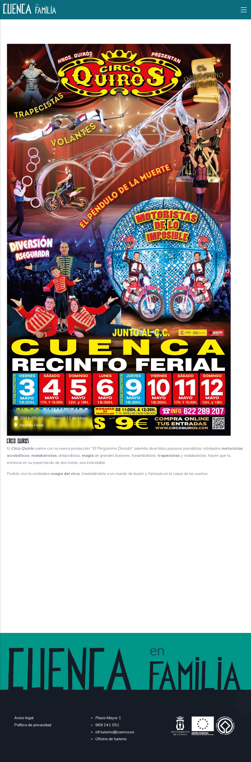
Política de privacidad (32, 724)
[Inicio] (30, 8)
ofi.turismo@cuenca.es (114, 731)
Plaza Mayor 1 (108, 717)
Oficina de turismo (111, 738)
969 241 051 (107, 724)
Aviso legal (23, 717)
